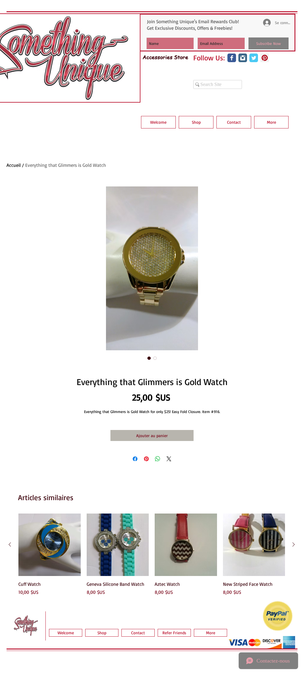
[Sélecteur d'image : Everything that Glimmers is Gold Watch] (149, 358)
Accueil (14, 165)
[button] (196, 122)
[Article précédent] (9, 544)
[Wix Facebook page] (231, 58)
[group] (151, 554)
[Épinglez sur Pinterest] (146, 458)
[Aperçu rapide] (49, 545)
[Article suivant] (293, 544)
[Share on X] (168, 458)
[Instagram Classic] (242, 58)
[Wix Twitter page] (253, 58)
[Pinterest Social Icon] (264, 58)
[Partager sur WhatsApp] (157, 458)
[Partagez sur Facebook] (135, 458)
